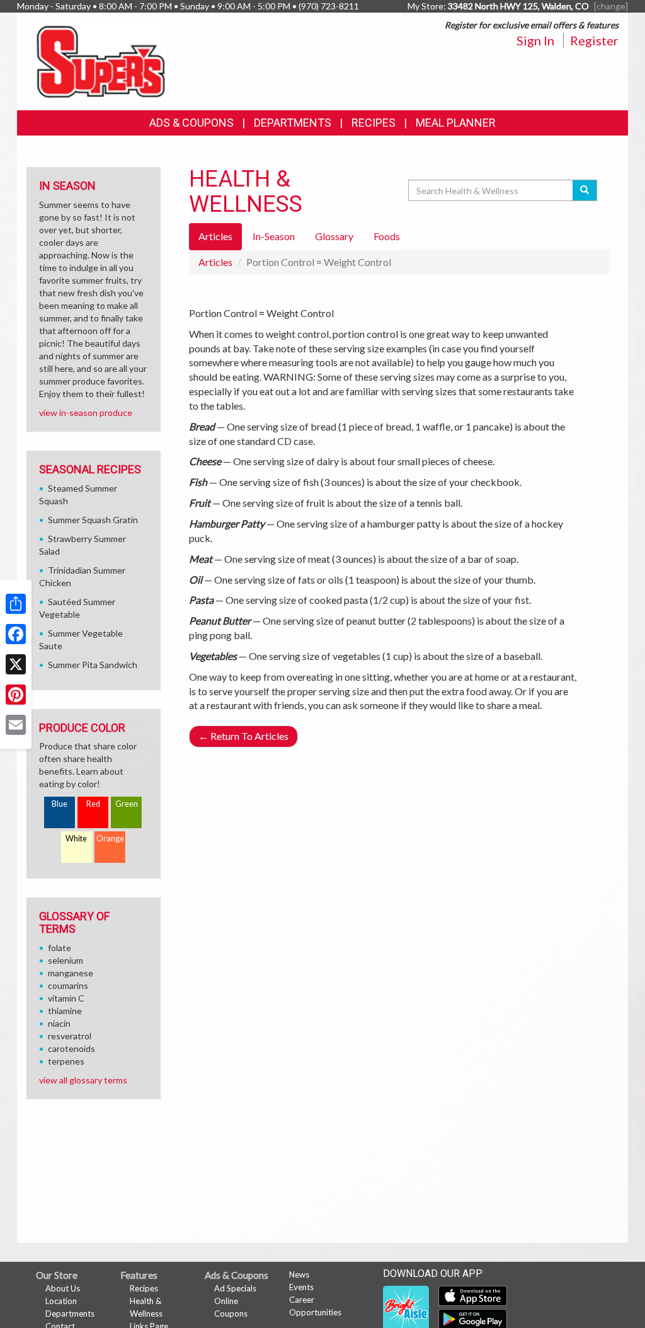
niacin (59, 1023)
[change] (611, 6)
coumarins (68, 985)
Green (126, 804)
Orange (110, 838)
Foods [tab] (387, 236)
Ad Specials (235, 1288)
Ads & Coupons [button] (191, 122)
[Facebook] (15, 634)
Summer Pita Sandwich (92, 664)
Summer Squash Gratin (93, 519)
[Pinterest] (15, 694)
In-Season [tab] (274, 236)
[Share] (15, 603)
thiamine (65, 1010)
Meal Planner (456, 122)
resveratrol (69, 1036)
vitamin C (66, 998)
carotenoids (71, 1048)
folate (59, 947)
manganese (70, 972)
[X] (15, 664)
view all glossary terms (83, 1080)
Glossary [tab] (334, 236)
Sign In (535, 40)
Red (93, 804)
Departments (69, 1313)
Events (301, 1287)
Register (594, 40)
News (299, 1274)
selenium (65, 960)
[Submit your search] (585, 190)
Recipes (373, 122)
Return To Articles (243, 736)
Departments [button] (292, 122)
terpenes (66, 1061)
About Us (62, 1288)
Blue (59, 804)
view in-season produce (85, 412)
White (76, 838)
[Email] (15, 724)
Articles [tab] (215, 236)
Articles (215, 262)
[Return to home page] (100, 60)
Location (61, 1301)
